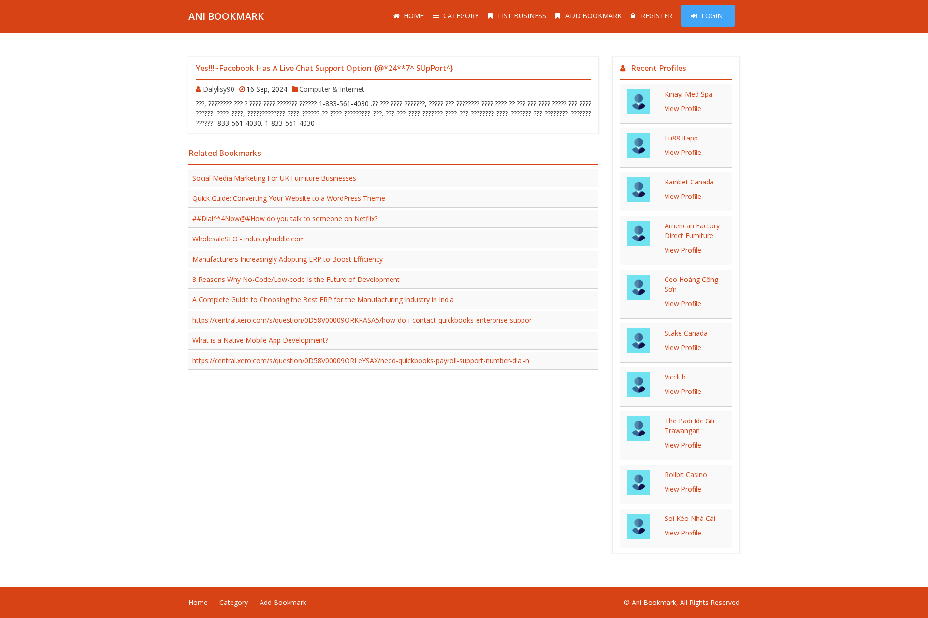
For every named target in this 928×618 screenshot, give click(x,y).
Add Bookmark (594, 15)
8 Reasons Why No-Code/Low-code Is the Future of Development (296, 279)
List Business (522, 15)
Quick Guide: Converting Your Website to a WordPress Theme (288, 198)
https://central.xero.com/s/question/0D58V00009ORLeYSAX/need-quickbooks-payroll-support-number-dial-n (360, 360)
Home (414, 15)
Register (656, 15)
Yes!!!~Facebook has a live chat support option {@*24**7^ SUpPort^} (324, 68)
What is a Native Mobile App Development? (260, 340)
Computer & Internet (331, 89)
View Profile (683, 108)
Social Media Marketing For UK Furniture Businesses (274, 178)
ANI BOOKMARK (226, 16)
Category (460, 15)
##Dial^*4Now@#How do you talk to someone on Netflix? (284, 218)
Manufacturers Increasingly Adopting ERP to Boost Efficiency (287, 259)
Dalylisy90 (218, 89)
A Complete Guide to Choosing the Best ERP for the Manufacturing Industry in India (323, 299)
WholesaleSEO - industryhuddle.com (248, 238)
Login (712, 15)
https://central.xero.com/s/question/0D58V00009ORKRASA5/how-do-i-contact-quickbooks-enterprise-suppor (362, 319)
